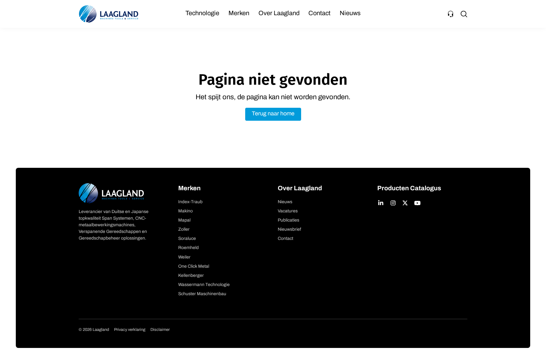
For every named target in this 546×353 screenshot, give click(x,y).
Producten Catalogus (409, 189)
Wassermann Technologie (204, 285)
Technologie (202, 13)
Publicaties (288, 220)
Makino (185, 211)
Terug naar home (273, 114)
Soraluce (187, 238)
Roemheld (188, 248)
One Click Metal (193, 266)
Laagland (108, 14)
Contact (319, 13)
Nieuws (350, 13)
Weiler (184, 257)
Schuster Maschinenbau (202, 294)
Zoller (184, 229)
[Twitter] (405, 203)
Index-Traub (190, 202)
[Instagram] (393, 203)
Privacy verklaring (129, 330)
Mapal (184, 220)
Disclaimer (160, 330)
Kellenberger (191, 275)
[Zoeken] (464, 14)
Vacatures (288, 211)
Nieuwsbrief (289, 229)
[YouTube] (417, 203)
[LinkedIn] (381, 203)
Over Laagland (279, 13)
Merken (238, 13)
